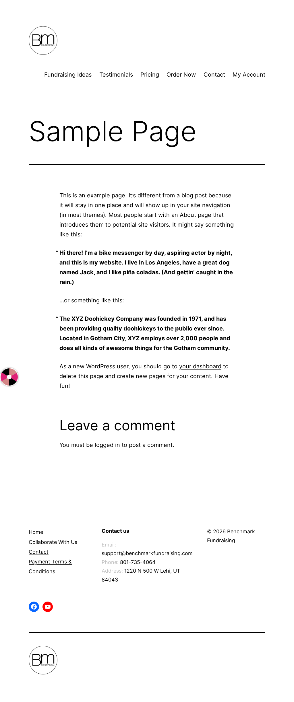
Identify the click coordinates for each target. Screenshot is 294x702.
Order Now (181, 74)
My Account (249, 74)
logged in (107, 445)
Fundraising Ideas (68, 74)
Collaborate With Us (53, 542)
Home (36, 532)
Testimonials (116, 74)
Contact (214, 74)
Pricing (149, 74)
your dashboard (200, 366)
